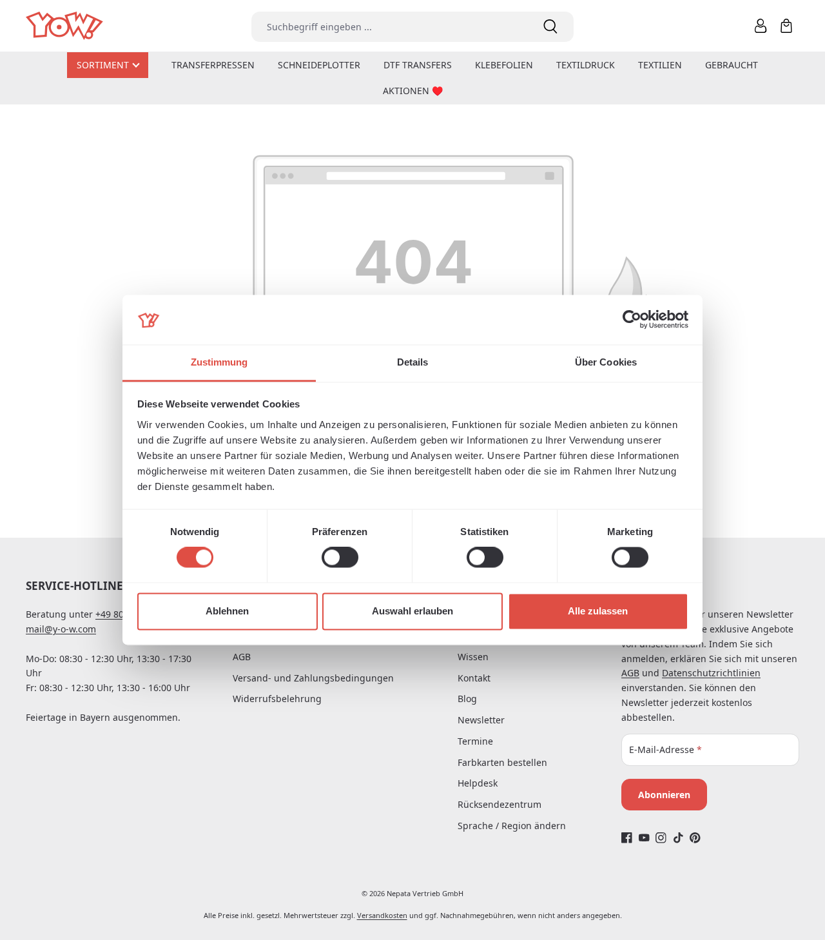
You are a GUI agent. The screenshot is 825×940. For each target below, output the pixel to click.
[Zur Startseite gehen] (65, 26)
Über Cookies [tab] (606, 362)
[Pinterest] (695, 837)
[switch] (340, 557)
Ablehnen (227, 610)
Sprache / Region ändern (512, 825)
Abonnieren (664, 794)
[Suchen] (550, 27)
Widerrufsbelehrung (277, 698)
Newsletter (481, 720)
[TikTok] (678, 837)
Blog (467, 698)
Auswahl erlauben (412, 610)
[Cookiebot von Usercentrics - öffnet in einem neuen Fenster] (632, 319)
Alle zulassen (598, 610)
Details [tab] (413, 362)
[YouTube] (644, 837)
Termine (475, 741)
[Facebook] (626, 837)
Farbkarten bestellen (502, 762)
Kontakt (474, 678)
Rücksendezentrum (499, 804)
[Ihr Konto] (760, 26)
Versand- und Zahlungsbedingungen (313, 678)
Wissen (473, 657)
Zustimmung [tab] (219, 362)
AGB (242, 657)
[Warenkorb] (786, 26)
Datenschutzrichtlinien (711, 673)
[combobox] (389, 27)
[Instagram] (660, 837)
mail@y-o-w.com (61, 629)
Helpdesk (478, 783)
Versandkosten (382, 915)
